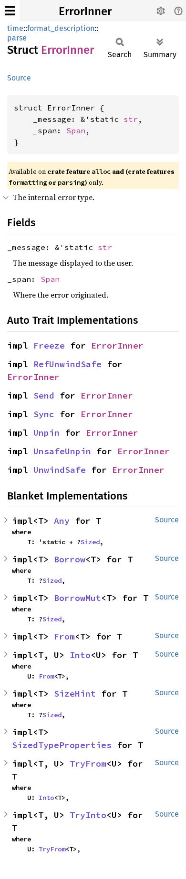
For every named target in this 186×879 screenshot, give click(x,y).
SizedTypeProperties (62, 744)
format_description (60, 28)
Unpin (46, 432)
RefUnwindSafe (67, 364)
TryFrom (88, 763)
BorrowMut (77, 597)
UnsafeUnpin (62, 451)
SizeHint (75, 693)
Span (75, 130)
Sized (90, 542)
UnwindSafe (59, 469)
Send (43, 395)
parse (17, 37)
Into (80, 654)
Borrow (69, 559)
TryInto (88, 814)
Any (62, 520)
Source (19, 77)
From (64, 636)
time (15, 28)
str (131, 119)
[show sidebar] (10, 10)
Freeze (49, 345)
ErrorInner (85, 11)
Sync (43, 414)
